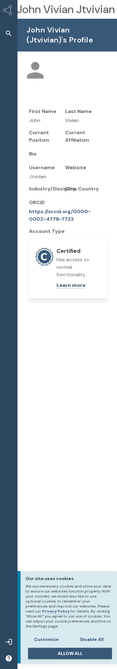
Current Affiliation (77, 136)
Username (42, 167)
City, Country (82, 188)
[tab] (67, 334)
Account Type (47, 231)
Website (75, 167)
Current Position (39, 136)
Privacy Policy (56, 611)
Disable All (92, 639)
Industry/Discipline (53, 188)
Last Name (78, 111)
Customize (46, 639)
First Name (42, 111)
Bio (33, 153)
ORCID (37, 202)
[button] (8, 33)
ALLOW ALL (70, 653)
